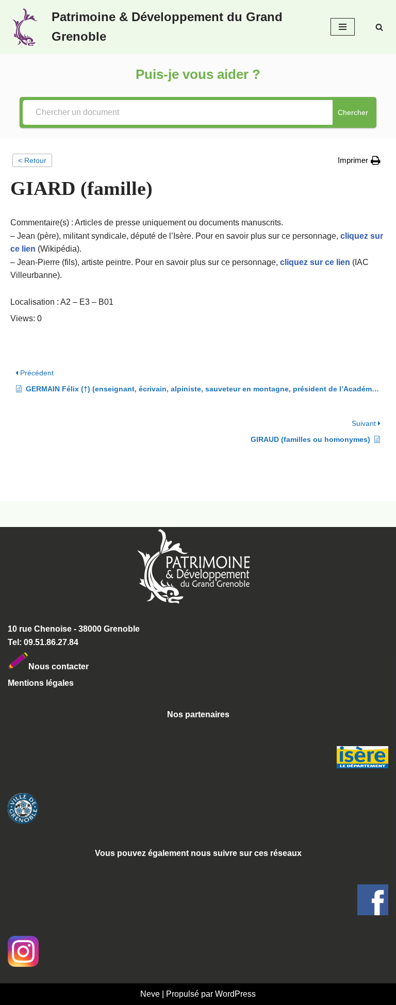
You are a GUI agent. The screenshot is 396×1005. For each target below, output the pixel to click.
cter (81, 666)
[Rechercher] (379, 27)
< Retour (32, 160)
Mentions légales (41, 683)
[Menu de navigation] (343, 27)
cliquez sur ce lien (315, 262)
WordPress (235, 994)
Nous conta (51, 666)
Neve (150, 994)
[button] (359, 160)
